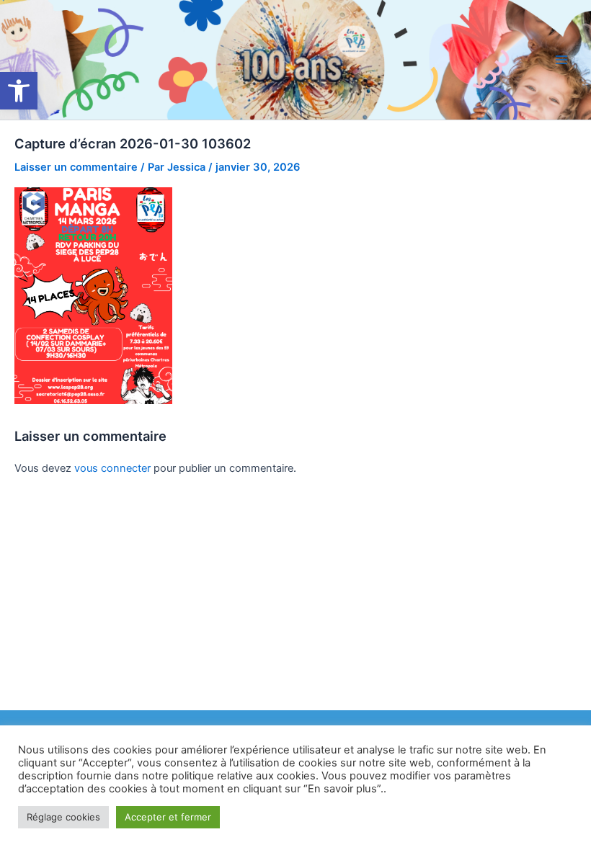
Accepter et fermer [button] (168, 817)
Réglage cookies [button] (63, 817)
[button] (18, 90)
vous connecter (112, 468)
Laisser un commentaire (76, 167)
